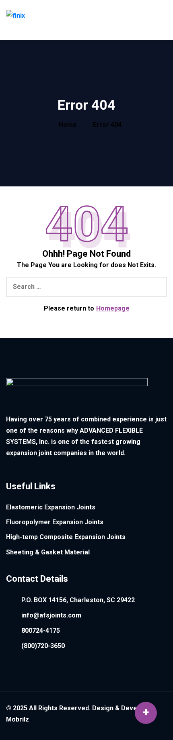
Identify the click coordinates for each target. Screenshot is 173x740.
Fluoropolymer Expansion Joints (54, 522)
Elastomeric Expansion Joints (50, 507)
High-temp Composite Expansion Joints (66, 537)
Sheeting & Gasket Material (48, 552)
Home (68, 125)
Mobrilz (17, 719)
